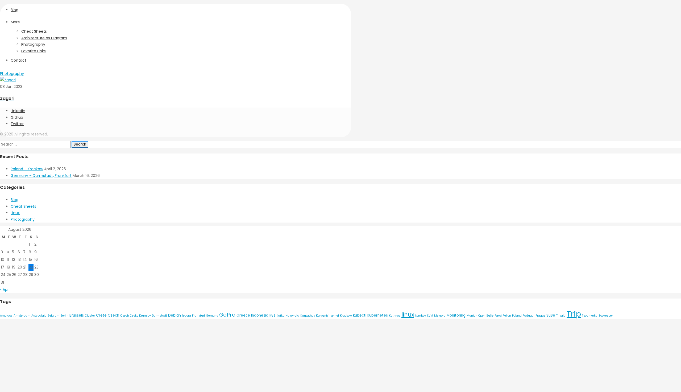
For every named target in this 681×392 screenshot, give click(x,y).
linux (407, 314)
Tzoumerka (589, 316)
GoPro (227, 314)
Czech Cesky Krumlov (135, 316)
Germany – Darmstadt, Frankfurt (41, 175)
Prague (540, 316)
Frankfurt (198, 316)
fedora (186, 316)
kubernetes (377, 315)
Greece (243, 315)
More (15, 22)
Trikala (561, 316)
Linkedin (18, 110)
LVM (430, 316)
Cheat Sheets (34, 31)
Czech (113, 315)
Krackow (346, 316)
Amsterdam (22, 316)
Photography (33, 44)
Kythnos (394, 316)
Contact (18, 60)
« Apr (4, 289)
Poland (517, 316)
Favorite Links (33, 51)
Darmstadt (159, 316)
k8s (272, 315)
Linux (15, 212)
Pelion (507, 316)
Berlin (64, 316)
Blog (14, 9)
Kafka (280, 316)
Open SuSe (485, 316)
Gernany (212, 316)
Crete (101, 315)
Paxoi (498, 316)
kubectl (359, 315)
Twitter (17, 123)
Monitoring (456, 315)
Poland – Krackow (27, 169)
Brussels (76, 315)
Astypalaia (39, 316)
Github (17, 117)
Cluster (90, 316)
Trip (574, 313)
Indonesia (259, 315)
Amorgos (6, 316)
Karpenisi (322, 316)
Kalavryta (292, 316)
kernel (334, 316)
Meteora (440, 316)
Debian (174, 315)
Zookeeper (606, 316)
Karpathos (307, 316)
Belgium (53, 316)
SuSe (550, 315)
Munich (472, 316)
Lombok (420, 316)
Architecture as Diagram (44, 38)
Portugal (528, 316)
